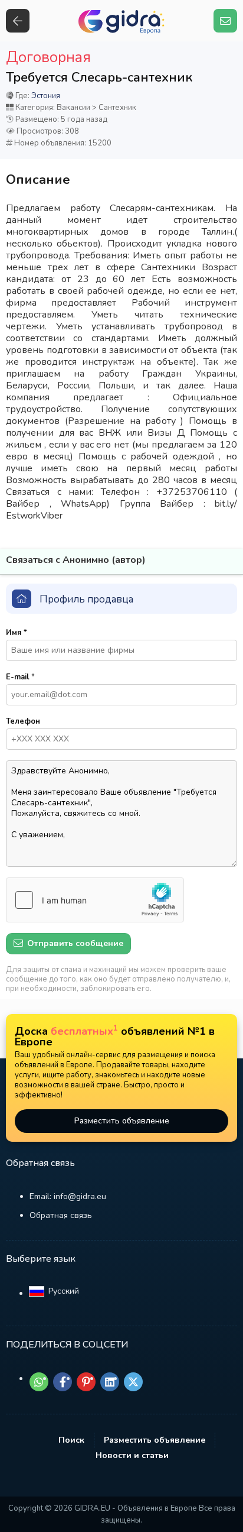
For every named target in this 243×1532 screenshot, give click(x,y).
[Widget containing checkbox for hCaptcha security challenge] (95, 899)
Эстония (45, 95)
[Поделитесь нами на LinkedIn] (109, 1381)
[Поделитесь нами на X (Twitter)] (133, 1381)
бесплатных (84, 1031)
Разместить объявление (121, 1120)
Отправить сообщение (74, 943)
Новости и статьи (132, 1455)
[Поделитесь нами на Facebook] (62, 1381)
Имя (16, 632)
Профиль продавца (86, 599)
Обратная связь (60, 1215)
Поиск (71, 1440)
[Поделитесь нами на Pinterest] (86, 1381)
